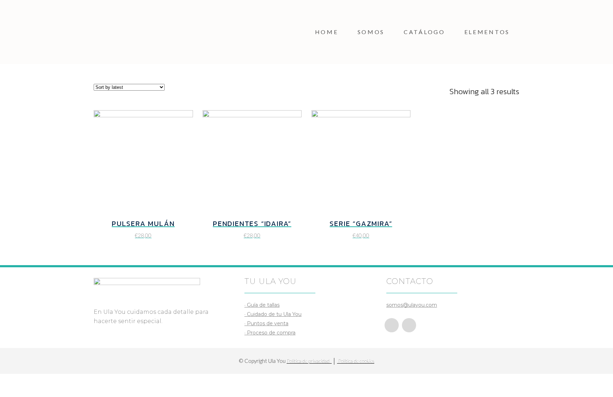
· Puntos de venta (266, 323)
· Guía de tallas (262, 305)
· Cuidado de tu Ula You (273, 314)
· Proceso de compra (270, 332)
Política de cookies (355, 361)
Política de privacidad (309, 361)
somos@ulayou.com (411, 305)
